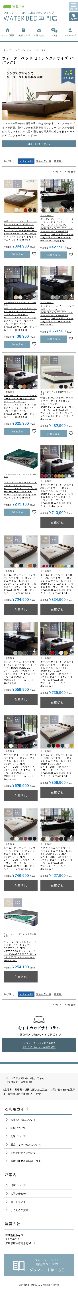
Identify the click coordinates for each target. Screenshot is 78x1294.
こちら (40, 1078)
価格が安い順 (43, 161)
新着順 (58, 161)
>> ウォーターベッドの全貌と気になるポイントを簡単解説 (39, 1045)
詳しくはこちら (39, 144)
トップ (7, 50)
